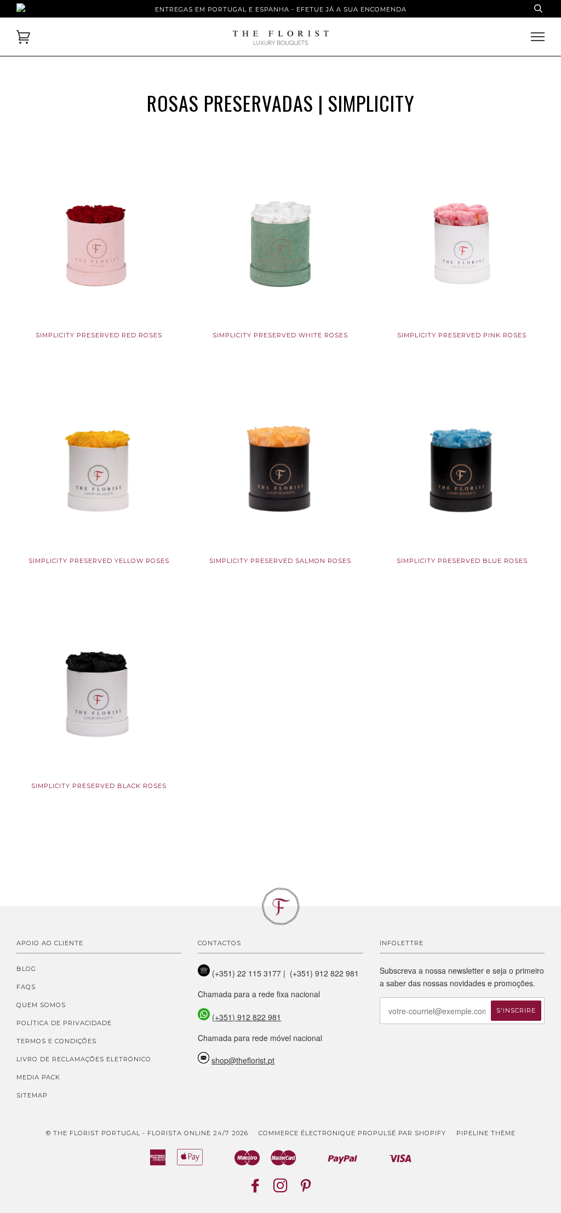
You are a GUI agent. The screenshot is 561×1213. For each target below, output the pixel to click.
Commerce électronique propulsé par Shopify (352, 1133)
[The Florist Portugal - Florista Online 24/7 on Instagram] (280, 1189)
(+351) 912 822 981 (246, 1016)
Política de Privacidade (64, 1023)
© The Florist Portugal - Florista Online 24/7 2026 (147, 1133)
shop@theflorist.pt (242, 1060)
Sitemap (32, 1095)
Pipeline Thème (486, 1133)
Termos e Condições (56, 1041)
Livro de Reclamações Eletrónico (83, 1059)
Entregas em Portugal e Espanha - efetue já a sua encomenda (281, 9)
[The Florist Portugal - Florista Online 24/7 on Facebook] (255, 1189)
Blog (26, 969)
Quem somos (41, 1005)
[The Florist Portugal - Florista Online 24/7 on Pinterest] (306, 1189)
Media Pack (38, 1077)
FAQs (26, 987)
